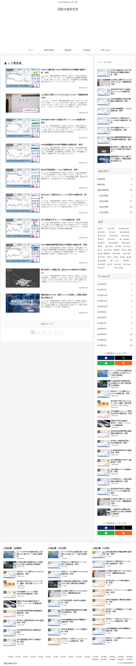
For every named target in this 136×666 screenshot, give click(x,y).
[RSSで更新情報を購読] (123, 363)
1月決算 (10, 657)
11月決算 (87, 657)
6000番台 (104, 659)
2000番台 (112, 657)
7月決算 (55, 657)
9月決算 (70, 657)
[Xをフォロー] (123, 358)
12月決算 (95, 657)
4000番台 (129, 657)
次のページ (47, 324)
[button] (130, 62)
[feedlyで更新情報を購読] (106, 363)
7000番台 (112, 659)
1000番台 (104, 657)
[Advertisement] (68, 31)
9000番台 (129, 659)
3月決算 (25, 657)
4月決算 (33, 657)
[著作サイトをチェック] (106, 358)
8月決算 (63, 657)
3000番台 (121, 657)
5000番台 (95, 659)
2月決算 (18, 657)
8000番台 (121, 659)
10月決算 (79, 657)
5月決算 (40, 657)
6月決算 (48, 657)
